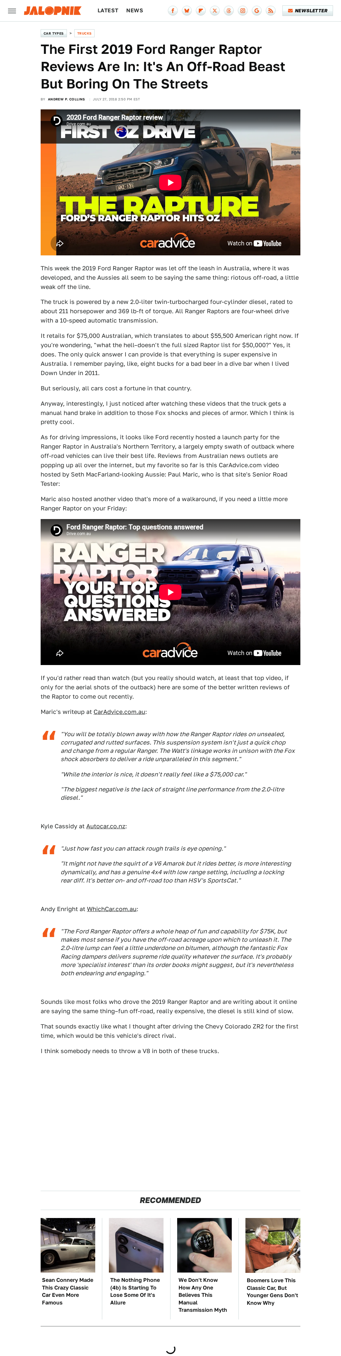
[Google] (257, 11)
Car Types (54, 33)
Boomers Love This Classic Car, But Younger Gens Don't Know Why (272, 1291)
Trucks (84, 33)
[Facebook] (173, 11)
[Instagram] (243, 11)
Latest (108, 10)
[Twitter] (215, 11)
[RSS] (271, 11)
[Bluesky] (187, 11)
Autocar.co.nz (105, 826)
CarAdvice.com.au (119, 711)
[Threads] (229, 11)
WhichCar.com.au (112, 908)
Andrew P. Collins (66, 99)
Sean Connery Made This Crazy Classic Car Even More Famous (67, 1291)
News (134, 10)
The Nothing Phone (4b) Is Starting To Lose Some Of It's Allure (135, 1291)
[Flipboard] (201, 11)
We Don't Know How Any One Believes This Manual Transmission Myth (202, 1295)
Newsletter (311, 10)
